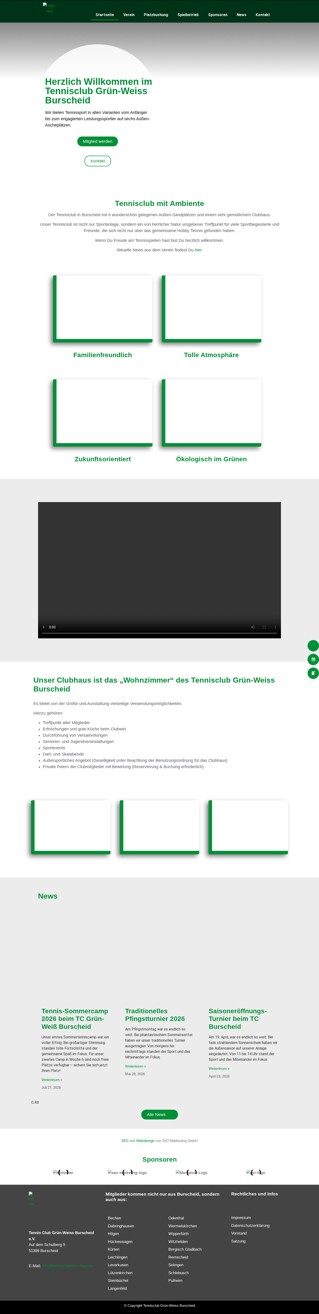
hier (198, 250)
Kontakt (263, 15)
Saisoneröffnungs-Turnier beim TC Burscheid (238, 1018)
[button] (159, 570)
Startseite (105, 15)
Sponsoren (217, 15)
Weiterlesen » (52, 1080)
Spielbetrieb (188, 15)
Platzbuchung (156, 15)
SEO (124, 1141)
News (241, 15)
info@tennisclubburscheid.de (67, 1266)
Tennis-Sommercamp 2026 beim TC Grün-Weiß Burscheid (75, 1018)
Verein (129, 15)
